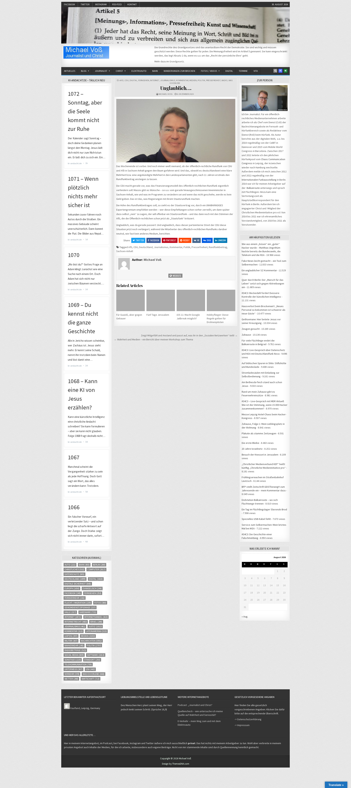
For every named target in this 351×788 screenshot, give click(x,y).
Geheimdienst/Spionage (80, 607)
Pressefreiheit (213, 80)
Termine (243, 71)
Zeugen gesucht (251, 328)
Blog (83, 71)
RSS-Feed (117, 4)
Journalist (101, 71)
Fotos (100, 602)
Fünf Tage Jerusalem (157, 314)
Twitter (85, 4)
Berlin (99, 564)
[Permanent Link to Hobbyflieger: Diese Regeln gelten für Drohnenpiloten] (221, 300)
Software (95, 655)
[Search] (275, 71)
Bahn (155, 71)
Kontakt (132, 4)
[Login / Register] (285, 71)
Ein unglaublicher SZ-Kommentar (259, 270)
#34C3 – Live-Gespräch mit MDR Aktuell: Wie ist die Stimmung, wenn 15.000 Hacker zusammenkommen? (264, 405)
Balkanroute (253, 188)
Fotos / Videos (209, 71)
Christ (119, 71)
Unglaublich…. (175, 88)
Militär (71, 640)
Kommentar (182, 80)
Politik (201, 80)
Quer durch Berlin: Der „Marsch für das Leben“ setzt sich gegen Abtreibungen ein (263, 283)
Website (176, 275)
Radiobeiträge (75, 650)
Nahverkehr (74, 645)
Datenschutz (74, 574)
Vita (256, 71)
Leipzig (71, 636)
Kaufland (75, 708)
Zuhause (246, 334)
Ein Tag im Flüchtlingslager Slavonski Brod (264, 509)
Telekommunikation (78, 664)
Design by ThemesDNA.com (175, 763)
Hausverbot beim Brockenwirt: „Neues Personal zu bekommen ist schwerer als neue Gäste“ (263, 310)
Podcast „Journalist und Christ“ (195, 705)
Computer (96, 569)
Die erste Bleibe (250, 443)
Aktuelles (69, 71)
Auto (70, 564)
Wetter (71, 678)
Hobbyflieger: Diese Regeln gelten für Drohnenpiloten (218, 318)
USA (90, 669)
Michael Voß (165, 94)
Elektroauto (138, 71)
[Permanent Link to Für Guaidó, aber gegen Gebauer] (130, 300)
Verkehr (72, 674)
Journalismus (167, 80)
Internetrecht (76, 621)
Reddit (186, 240)
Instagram (101, 4)
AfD (122, 80)
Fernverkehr (75, 598)
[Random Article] (280, 71)
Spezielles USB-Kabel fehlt (256, 519)
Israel (96, 621)
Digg (209, 240)
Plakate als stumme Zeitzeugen (259, 433)
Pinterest (171, 240)
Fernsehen (143, 80)
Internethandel (96, 617)
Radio (225, 80)
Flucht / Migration (78, 602)
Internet (154, 80)
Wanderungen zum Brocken (179, 71)
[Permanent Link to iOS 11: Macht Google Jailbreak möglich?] (191, 300)
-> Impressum (242, 725)
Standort (92, 659)
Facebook (69, 4)
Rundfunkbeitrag (218, 247)
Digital (229, 71)
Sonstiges (73, 659)
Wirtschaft (90, 678)
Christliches (74, 569)
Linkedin (222, 240)
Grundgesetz (176, 61)
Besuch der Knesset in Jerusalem (260, 454)
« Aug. (245, 616)
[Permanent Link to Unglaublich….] (175, 130)
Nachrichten (91, 640)
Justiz (95, 626)
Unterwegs (73, 669)
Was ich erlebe (93, 674)
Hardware (87, 612)
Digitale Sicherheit (78, 583)
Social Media (74, 655)
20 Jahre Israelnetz (252, 448)
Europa (72, 588)
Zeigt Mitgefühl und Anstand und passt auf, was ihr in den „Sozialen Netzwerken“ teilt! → (189, 335)
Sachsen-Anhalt (124, 251)
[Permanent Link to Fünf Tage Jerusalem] (160, 300)
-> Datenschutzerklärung (248, 719)
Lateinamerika (96, 631)
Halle (70, 612)
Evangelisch (92, 588)
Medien (193, 80)
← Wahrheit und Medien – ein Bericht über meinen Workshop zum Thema (153, 339)
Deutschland (146, 247)
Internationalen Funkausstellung (259, 179)
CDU (126, 80)
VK (198, 240)
